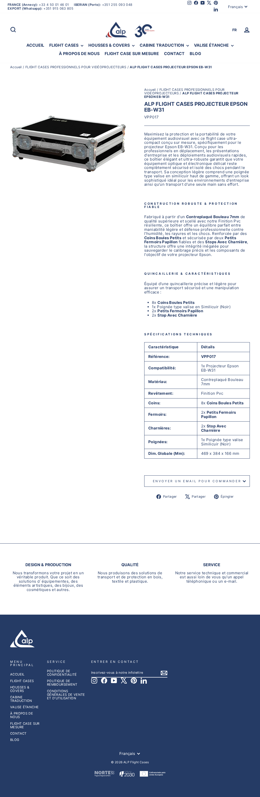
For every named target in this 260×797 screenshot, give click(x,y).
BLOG (195, 53)
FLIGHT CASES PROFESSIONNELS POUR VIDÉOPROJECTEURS (75, 67)
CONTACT (174, 53)
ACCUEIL (35, 45)
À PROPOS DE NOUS (79, 53)
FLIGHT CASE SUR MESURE (132, 53)
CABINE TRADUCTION (162, 45)
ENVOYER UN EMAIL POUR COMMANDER (197, 481)
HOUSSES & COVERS (109, 45)
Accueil (16, 67)
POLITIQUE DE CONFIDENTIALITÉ (62, 673)
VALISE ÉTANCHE (212, 45)
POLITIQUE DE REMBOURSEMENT (62, 682)
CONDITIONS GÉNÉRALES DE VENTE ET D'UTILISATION (66, 694)
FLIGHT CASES (64, 45)
